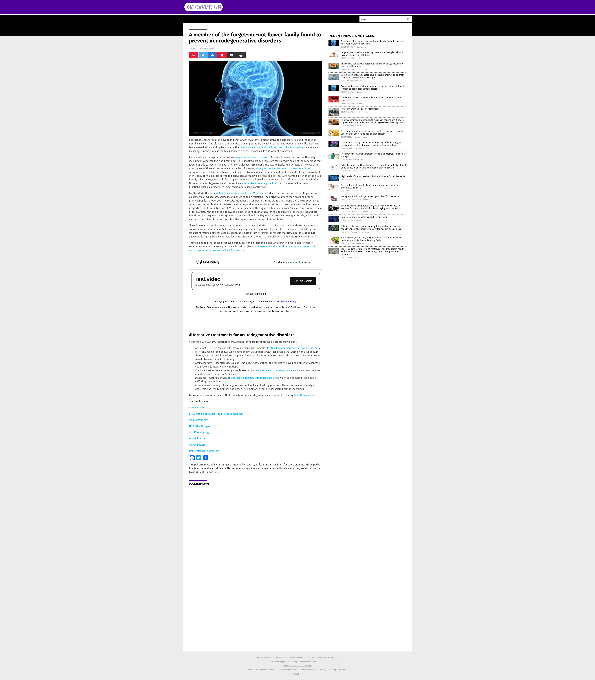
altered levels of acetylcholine (259, 183)
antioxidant (262, 464)
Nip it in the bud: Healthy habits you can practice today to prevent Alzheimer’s (369, 186)
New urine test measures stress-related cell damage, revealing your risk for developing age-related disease (372, 132)
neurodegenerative (267, 468)
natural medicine (245, 468)
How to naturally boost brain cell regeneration (364, 217)
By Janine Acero (358, 81)
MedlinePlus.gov (198, 420)
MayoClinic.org (197, 444)
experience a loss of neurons (252, 157)
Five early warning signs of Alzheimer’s (360, 109)
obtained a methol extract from (241, 193)
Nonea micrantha (289, 468)
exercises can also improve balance (273, 370)
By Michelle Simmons (360, 200)
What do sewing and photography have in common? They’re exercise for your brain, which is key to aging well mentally (370, 207)
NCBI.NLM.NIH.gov (199, 426)
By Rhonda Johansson (360, 70)
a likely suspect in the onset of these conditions (282, 168)
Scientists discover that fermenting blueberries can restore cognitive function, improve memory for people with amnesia (371, 227)
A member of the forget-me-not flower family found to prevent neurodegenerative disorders (372, 42)
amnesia (226, 464)
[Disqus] (255, 527)
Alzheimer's (213, 464)
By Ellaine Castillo (359, 47)
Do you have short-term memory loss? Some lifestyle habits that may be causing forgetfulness (373, 53)
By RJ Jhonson (357, 220)
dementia (205, 468)
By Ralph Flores (358, 126)
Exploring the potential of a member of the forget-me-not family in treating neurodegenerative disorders (373, 87)
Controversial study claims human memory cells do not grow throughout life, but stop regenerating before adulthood (371, 143)
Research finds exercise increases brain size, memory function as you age (373, 155)
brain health (302, 464)
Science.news (196, 407)
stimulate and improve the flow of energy (293, 348)
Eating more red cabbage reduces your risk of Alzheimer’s (370, 196)
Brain (273, 464)
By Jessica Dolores (360, 137)
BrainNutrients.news (305, 395)
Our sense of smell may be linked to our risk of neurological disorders (371, 99)
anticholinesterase (243, 464)
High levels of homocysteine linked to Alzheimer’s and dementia (373, 176)
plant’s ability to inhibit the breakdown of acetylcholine (271, 147)
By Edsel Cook (357, 103)
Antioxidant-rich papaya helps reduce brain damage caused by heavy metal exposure (372, 65)
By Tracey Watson (359, 148)
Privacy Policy (297, 674)
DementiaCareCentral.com (204, 451)
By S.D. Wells (357, 257)
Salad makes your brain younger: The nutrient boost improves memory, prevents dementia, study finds (372, 239)
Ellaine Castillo (214, 48)
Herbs (230, 468)
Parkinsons (212, 472)
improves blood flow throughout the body (254, 377)
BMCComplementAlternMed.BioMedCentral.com (216, 413)
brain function (285, 464)
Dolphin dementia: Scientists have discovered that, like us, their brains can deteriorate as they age (372, 76)
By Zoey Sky (356, 58)
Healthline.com (197, 438)
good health (219, 468)
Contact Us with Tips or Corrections (297, 666)
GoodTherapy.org (199, 432)
